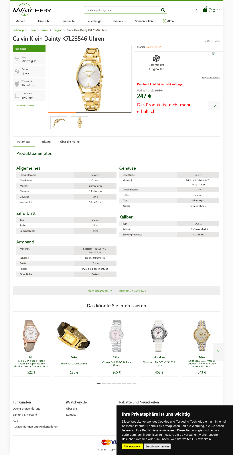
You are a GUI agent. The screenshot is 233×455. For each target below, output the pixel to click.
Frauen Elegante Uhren (99, 290)
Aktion (169, 21)
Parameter (23, 141)
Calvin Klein (153, 46)
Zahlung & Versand (25, 414)
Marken (20, 21)
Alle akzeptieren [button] (132, 446)
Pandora (118, 21)
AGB (15, 420)
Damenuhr (68, 21)
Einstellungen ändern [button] (157, 446)
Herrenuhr (43, 21)
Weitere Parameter (25, 105)
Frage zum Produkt (211, 77)
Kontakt (71, 414)
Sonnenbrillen (144, 21)
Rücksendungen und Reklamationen (35, 426)
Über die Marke (70, 141)
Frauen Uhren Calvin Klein (132, 290)
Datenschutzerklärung (26, 408)
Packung (45, 141)
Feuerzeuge (94, 21)
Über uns (72, 408)
